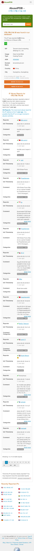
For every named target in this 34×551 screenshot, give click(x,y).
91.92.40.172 (24, 492)
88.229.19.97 (24, 510)
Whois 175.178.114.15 (17, 86)
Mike (20, 279)
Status (16, 544)
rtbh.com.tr (24, 120)
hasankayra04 (25, 297)
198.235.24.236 (25, 517)
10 (4, 465)
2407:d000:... (7, 515)
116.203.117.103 (8, 520)
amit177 (23, 340)
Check (28, 24)
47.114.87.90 (7, 499)
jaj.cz (22, 253)
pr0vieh (23, 402)
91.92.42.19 (24, 520)
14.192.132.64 (24, 503)
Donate (21, 544)
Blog (4, 542)
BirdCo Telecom (24, 324)
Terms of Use (21, 538)
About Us (9, 542)
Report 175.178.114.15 (17, 82)
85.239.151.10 (7, 513)
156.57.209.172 (25, 506)
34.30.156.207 (7, 501)
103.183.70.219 (25, 496)
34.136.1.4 (23, 499)
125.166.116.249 (8, 508)
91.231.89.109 (7, 492)
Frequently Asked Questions (20, 542)
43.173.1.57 (24, 513)
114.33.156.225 (25, 489)
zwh (22, 160)
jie (21, 202)
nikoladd (23, 428)
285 (15, 465)
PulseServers (25, 178)
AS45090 (16, 59)
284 (11, 465)
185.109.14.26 (7, 506)
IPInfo (17, 78)
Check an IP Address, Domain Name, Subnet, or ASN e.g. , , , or (17, 18)
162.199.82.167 (8, 487)
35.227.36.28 (7, 494)
